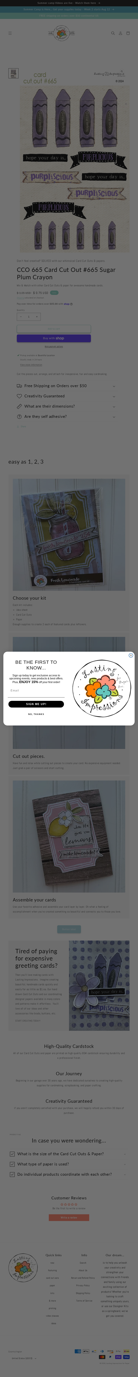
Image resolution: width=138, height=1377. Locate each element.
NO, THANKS (36, 714)
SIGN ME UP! (36, 704)
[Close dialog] (131, 655)
